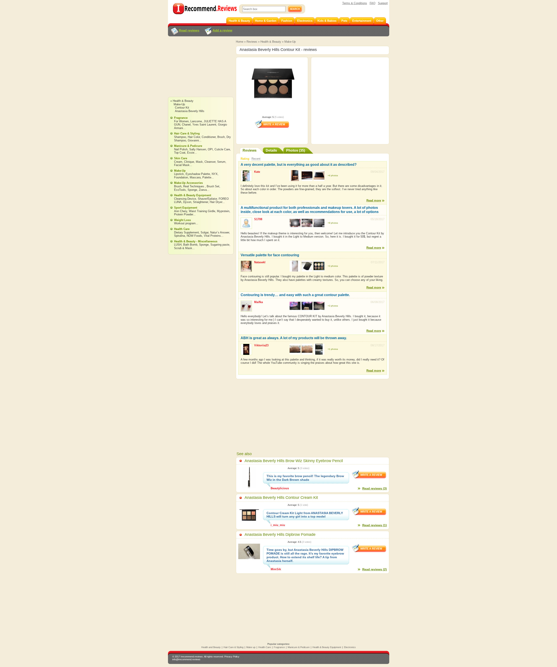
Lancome (196, 121)
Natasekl (259, 262)
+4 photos (333, 175)
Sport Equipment (185, 207)
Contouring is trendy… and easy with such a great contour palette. (295, 295)
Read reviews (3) (374, 488)
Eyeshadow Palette (198, 174)
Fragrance (181, 117)
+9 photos (333, 223)
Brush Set (213, 186)
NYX (215, 174)
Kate (257, 171)
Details (271, 150)
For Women (181, 121)
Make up (250, 647)
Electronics (350, 647)
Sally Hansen (197, 149)
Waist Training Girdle (202, 211)
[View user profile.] (246, 179)
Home (239, 41)
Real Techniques (194, 186)
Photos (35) (295, 150)
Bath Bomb (190, 244)
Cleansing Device (185, 198)
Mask (199, 161)
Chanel (186, 124)
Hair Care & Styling (187, 133)
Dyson (187, 202)
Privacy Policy (231, 656)
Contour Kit (182, 107)
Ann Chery (180, 211)
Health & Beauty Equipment (192, 195)
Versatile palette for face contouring (270, 255)
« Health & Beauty (181, 100)
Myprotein (223, 211)
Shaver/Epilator (207, 198)
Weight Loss (182, 220)
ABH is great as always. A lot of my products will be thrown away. (294, 338)
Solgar (204, 232)
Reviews (252, 41)
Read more (373, 200)
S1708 (258, 219)
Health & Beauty (270, 41)
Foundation (181, 177)
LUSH (177, 244)
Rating (245, 158)
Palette (206, 177)
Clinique (189, 161)
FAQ (372, 3)
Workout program (185, 223)
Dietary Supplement (186, 232)
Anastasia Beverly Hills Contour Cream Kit (281, 497)
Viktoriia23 (261, 345)
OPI (210, 149)
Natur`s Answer (219, 232)
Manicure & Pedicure (188, 145)
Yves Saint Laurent (204, 124)
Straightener (200, 202)
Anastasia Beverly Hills (189, 111)
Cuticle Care (222, 149)
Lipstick (179, 174)
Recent (256, 158)
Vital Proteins (212, 235)
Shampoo (180, 137)
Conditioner (209, 137)
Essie (190, 152)
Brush (221, 137)
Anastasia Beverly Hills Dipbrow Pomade (280, 534)
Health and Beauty (211, 647)
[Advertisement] (200, 70)
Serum (221, 161)
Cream (178, 161)
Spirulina (179, 235)
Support (383, 3)
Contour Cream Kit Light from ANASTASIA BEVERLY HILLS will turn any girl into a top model (305, 514)
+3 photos (333, 266)
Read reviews (189, 30)
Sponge (192, 189)
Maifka (258, 302)
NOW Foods (194, 235)
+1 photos (333, 349)
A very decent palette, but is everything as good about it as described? (299, 164)
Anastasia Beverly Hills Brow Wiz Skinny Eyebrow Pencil (294, 461)
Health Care (182, 229)
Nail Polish (181, 149)
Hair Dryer (216, 202)
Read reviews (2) (374, 569)
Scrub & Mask (183, 248)
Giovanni (193, 140)
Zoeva (203, 189)
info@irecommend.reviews (186, 659)
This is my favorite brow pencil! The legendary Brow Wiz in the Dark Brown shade (305, 477)
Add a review (222, 30)
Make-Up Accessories (188, 182)
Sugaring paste (219, 244)
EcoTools (180, 189)
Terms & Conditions (354, 3)
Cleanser (210, 161)
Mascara (195, 177)
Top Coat (179, 152)
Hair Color (194, 137)
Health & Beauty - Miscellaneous (195, 241)
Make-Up (290, 41)
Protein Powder (183, 214)
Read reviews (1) (374, 525)
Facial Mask (182, 165)
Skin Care (180, 158)
